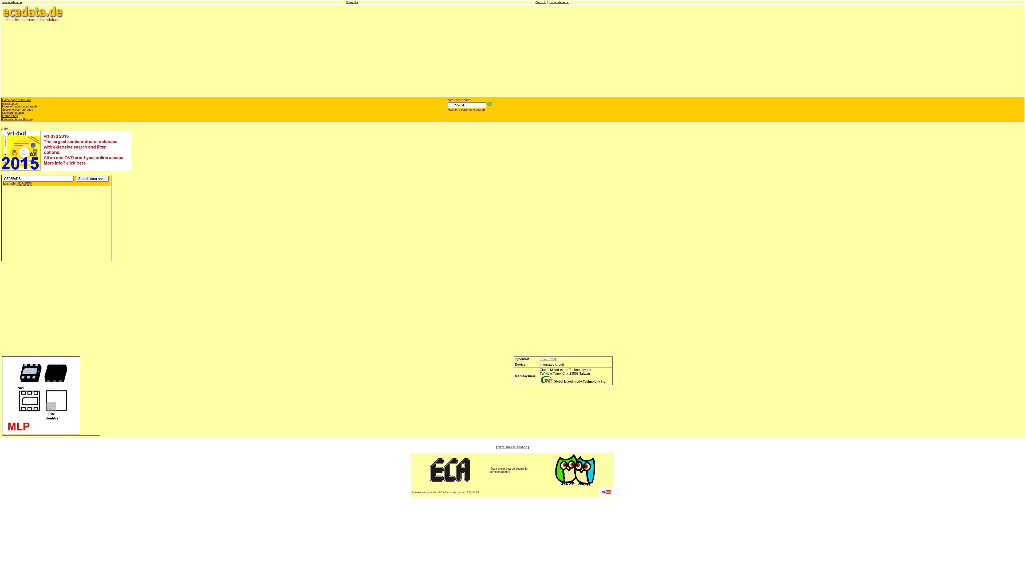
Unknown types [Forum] (17, 119)
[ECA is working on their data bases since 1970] (449, 480)
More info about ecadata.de (19, 106)
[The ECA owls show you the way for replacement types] (575, 484)
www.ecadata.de (12, 2)
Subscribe (352, 2)
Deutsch (540, 2)
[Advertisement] (161, 59)
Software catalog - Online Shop (14, 114)
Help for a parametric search (466, 109)
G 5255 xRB (548, 359)
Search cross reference (17, 109)
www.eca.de (10, 103)
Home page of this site (16, 100)
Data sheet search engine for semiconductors (509, 470)
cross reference (559, 2)
